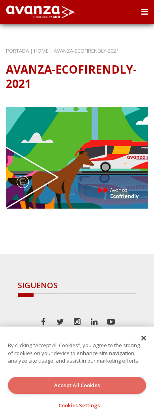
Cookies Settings (79, 405)
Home (41, 50)
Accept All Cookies (77, 385)
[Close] (143, 338)
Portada (17, 50)
